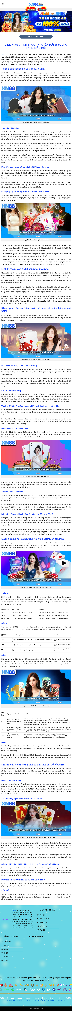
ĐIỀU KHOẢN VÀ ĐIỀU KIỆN (54, 1000)
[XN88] (36, 4)
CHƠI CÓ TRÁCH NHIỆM (34, 1000)
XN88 (3, 54)
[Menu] (2, 4)
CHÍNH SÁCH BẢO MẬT (15, 1000)
